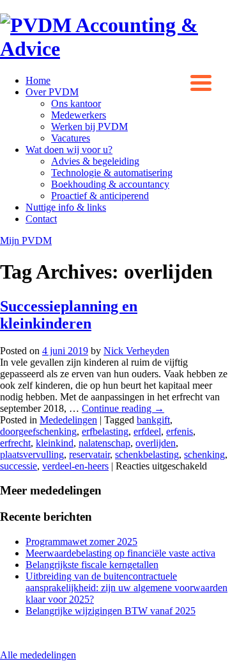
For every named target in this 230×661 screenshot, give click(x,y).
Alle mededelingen (38, 654)
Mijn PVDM (26, 240)
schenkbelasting (147, 454)
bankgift (153, 419)
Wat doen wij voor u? (69, 149)
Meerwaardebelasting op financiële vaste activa (120, 553)
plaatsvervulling (32, 454)
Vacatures (70, 138)
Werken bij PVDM (89, 126)
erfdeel (147, 431)
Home (38, 80)
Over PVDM (52, 91)
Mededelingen (68, 419)
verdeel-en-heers (75, 466)
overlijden (155, 442)
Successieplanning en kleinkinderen (68, 315)
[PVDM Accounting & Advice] (115, 48)
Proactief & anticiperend (100, 195)
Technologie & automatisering (111, 172)
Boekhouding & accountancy (110, 184)
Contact (41, 218)
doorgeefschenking (38, 431)
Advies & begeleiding (95, 161)
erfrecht (15, 442)
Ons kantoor (76, 103)
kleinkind (54, 442)
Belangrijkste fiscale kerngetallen (92, 564)
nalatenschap (104, 442)
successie (18, 466)
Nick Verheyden (136, 350)
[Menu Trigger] (200, 81)
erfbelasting (105, 431)
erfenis (179, 431)
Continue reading (123, 408)
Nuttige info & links (66, 207)
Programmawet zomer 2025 (81, 541)
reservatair (89, 454)
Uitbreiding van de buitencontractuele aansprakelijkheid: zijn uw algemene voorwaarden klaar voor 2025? (126, 588)
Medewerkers (78, 115)
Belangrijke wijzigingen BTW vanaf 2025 (110, 610)
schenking (204, 454)
